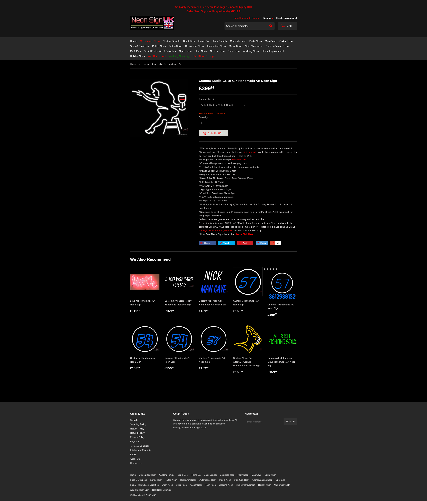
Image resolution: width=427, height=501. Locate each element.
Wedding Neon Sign (179, 56)
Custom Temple (171, 41)
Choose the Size (207, 99)
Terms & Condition (139, 445)
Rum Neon (234, 51)
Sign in (267, 18)
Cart (290, 25)
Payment (134, 441)
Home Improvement (273, 51)
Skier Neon (201, 51)
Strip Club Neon (253, 46)
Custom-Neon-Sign (147, 495)
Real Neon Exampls (204, 56)
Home (133, 41)
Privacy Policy (137, 437)
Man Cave (270, 41)
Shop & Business (139, 46)
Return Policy (137, 428)
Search (134, 420)
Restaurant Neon (194, 46)
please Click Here (244, 234)
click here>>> (250, 152)
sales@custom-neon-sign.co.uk (216, 230)
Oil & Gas (135, 51)
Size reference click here (212, 113)
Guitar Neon (286, 41)
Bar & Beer (189, 41)
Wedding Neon (251, 51)
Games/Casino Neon (277, 46)
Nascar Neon (217, 51)
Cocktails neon (238, 41)
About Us (135, 458)
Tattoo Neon (175, 46)
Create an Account (286, 18)
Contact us (135, 463)
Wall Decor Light (157, 56)
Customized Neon (150, 41)
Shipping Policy (138, 424)
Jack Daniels (220, 41)
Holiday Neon (137, 56)
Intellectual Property (140, 450)
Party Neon (255, 41)
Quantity (203, 117)
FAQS (133, 454)
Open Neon (185, 51)
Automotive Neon (216, 46)
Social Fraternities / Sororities (160, 51)
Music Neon (235, 46)
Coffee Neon (159, 46)
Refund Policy (137, 432)
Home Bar (203, 41)
